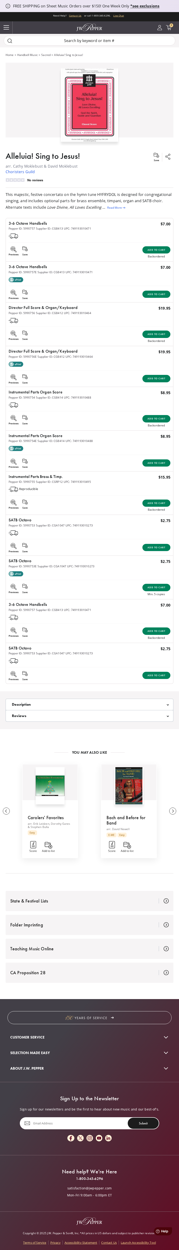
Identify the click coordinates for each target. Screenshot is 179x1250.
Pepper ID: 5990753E (23, 566)
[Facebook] (70, 1138)
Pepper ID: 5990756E (23, 357)
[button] (89, 104)
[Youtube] (99, 1138)
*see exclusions (144, 6)
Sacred (46, 55)
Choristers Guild (20, 171)
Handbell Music (27, 55)
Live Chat (118, 15)
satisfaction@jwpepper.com (89, 1188)
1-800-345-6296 (89, 1179)
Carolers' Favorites (46, 818)
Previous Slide (6, 811)
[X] (80, 1138)
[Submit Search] (10, 41)
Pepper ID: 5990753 (22, 525)
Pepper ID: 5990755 (22, 482)
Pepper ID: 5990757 (22, 229)
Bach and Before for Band (126, 820)
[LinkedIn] (108, 1138)
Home (10, 55)
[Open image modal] (89, 107)
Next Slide (172, 811)
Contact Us (75, 15)
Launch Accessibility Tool (138, 1242)
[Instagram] (89, 1138)
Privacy (55, 1242)
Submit (143, 1123)
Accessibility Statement (81, 1242)
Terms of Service (34, 1242)
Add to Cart (156, 249)
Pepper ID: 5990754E (23, 441)
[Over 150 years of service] (89, 1017)
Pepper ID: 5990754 (22, 397)
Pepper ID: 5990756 (22, 313)
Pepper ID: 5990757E (23, 272)
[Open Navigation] (6, 27)
